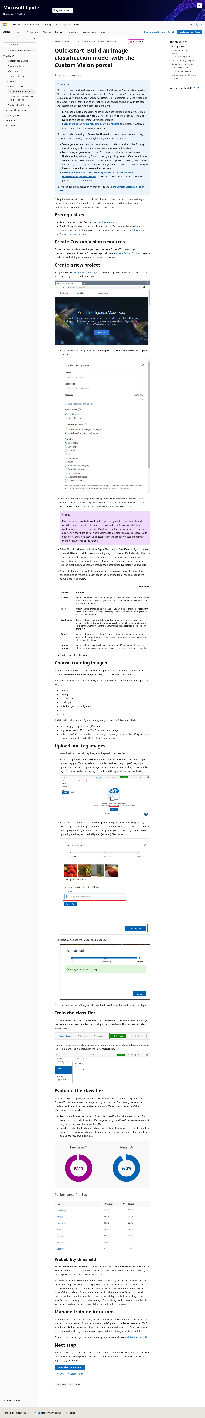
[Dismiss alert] (199, 5)
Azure (66, 41)
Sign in (198, 24)
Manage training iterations (184, 75)
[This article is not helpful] (198, 88)
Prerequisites (177, 46)
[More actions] (148, 41)
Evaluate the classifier (181, 71)
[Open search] (191, 24)
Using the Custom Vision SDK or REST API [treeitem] (21, 98)
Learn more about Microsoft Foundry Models (87, 172)
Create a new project (181, 56)
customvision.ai (133, 521)
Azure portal (126, 525)
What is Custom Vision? (72, 1373)
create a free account (104, 222)
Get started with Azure (189, 32)
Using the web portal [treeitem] (20, 91)
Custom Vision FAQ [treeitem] (16, 76)
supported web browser (74, 233)
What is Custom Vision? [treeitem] (18, 61)
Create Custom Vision (127, 253)
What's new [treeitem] (13, 71)
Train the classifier (180, 67)
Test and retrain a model (70, 1367)
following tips (139, 230)
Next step (175, 78)
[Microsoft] (5, 24)
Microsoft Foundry (81, 41)
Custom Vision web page (84, 272)
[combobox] (19, 44)
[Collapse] (34, 39)
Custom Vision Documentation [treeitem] (20, 50)
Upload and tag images (182, 64)
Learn (57, 41)
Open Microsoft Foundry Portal (159, 32)
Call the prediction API (136, 1337)
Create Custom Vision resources (181, 51)
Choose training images (182, 60)
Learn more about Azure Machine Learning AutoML (90, 123)
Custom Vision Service (103, 41)
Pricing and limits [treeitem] (16, 66)
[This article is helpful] (194, 88)
